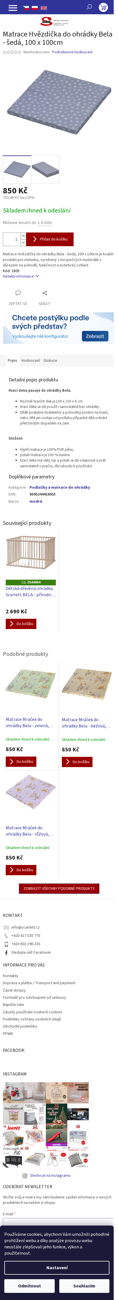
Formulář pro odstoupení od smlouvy (34, 997)
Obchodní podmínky (20, 1026)
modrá (36, 501)
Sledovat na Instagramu (50, 1175)
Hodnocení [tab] (30, 360)
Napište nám (13, 1005)
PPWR (8, 1034)
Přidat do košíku (54, 239)
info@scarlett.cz (25, 927)
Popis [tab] (12, 360)
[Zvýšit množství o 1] (23, 236)
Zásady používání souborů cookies (32, 1012)
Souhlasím (84, 1286)
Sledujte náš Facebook (31, 952)
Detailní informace (18, 276)
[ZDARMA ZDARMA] (31, 557)
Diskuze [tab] (50, 360)
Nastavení (57, 1268)
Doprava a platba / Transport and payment (39, 983)
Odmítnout (29, 1286)
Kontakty (10, 976)
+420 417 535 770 (25, 936)
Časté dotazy (14, 990)
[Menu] (13, 8)
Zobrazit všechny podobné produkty (59, 888)
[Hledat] (89, 7)
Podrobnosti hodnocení (72, 52)
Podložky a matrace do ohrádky (60, 487)
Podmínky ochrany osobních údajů (32, 1019)
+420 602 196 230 (25, 944)
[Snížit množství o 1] (23, 242)
